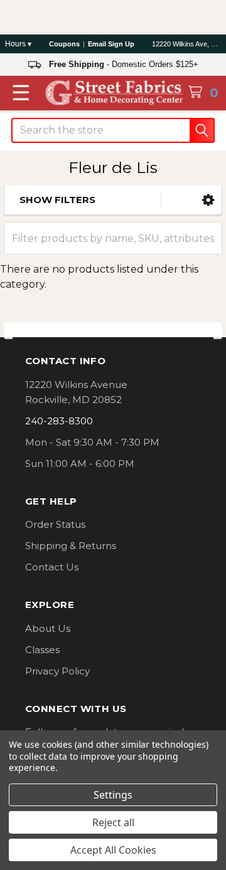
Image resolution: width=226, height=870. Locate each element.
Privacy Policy (57, 671)
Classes (42, 650)
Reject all (113, 822)
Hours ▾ (18, 43)
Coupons (64, 44)
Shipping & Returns (70, 546)
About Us (47, 628)
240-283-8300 (59, 421)
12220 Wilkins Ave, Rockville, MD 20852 (186, 44)
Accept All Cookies (113, 850)
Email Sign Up (111, 44)
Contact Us (51, 567)
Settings (113, 795)
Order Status (55, 524)
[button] (208, 200)
